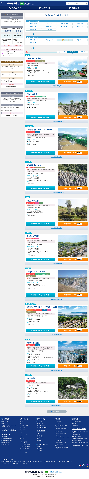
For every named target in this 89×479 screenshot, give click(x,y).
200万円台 (64, 40)
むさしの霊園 (33, 235)
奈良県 (33, 29)
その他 (33, 42)
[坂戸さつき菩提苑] (73, 68)
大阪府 (80, 26)
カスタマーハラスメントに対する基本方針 (11, 463)
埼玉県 (33, 23)
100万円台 (48, 40)
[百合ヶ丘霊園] (73, 210)
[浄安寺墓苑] (73, 104)
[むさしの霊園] (73, 246)
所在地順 (83, 52)
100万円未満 (33, 40)
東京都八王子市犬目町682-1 (35, 244)
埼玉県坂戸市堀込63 (33, 65)
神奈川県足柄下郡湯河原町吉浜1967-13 (37, 316)
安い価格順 (72, 52)
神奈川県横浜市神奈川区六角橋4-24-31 (37, 351)
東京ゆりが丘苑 (34, 164)
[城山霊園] (73, 388)
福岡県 (49, 29)
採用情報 (25, 463)
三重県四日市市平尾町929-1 (35, 280)
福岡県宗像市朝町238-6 (34, 207)
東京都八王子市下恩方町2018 (35, 385)
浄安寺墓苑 (32, 93)
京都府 (64, 26)
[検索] (87, 3)
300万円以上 (80, 40)
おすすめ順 (62, 52)
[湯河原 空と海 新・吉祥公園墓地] (73, 317)
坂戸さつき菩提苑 (35, 58)
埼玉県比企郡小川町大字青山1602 (36, 137)
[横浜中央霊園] (73, 352)
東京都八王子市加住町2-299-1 (35, 173)
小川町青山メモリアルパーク (40, 129)
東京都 (48, 23)
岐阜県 (80, 23)
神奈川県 (64, 23)
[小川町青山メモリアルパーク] (73, 139)
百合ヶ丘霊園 (33, 200)
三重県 (33, 26)
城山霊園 (31, 378)
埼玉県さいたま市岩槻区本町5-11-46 (37, 100)
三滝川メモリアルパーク (38, 271)
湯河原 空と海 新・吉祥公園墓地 (42, 307)
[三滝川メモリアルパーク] (73, 281)
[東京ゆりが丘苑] (73, 175)
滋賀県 (49, 26)
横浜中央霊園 (33, 342)
